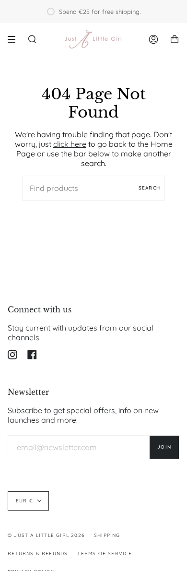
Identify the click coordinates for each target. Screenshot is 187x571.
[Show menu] (15, 39)
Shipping (107, 535)
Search (149, 188)
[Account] (153, 39)
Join (164, 447)
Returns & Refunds (38, 553)
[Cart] (174, 39)
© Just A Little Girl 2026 (46, 535)
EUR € (24, 501)
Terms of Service (104, 553)
